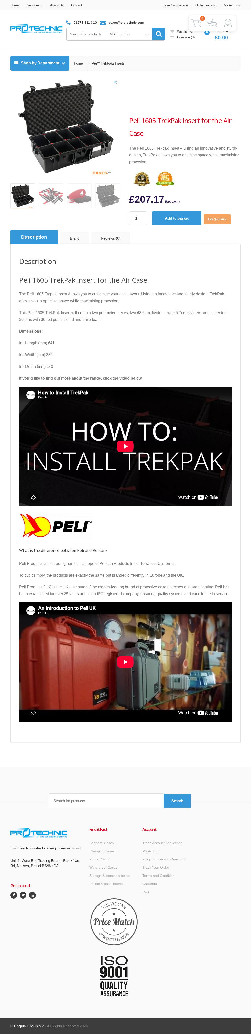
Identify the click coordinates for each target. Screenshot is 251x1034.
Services (33, 5)
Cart (145, 892)
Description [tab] (34, 237)
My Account (232, 5)
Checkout (149, 884)
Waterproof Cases (103, 867)
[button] (115, 83)
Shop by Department (40, 63)
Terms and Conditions (159, 876)
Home (14, 5)
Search (177, 801)
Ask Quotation (217, 219)
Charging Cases (101, 851)
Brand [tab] (74, 238)
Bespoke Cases (101, 843)
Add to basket (177, 218)
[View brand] (147, 95)
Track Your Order (155, 867)
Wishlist (184, 31)
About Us (56, 5)
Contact (76, 5)
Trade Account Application (162, 843)
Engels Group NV (29, 1026)
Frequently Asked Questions (164, 859)
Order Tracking (205, 5)
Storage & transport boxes (109, 876)
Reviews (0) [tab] (110, 238)
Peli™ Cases (99, 859)
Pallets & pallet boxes (106, 884)
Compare (185, 37)
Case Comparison (175, 5)
